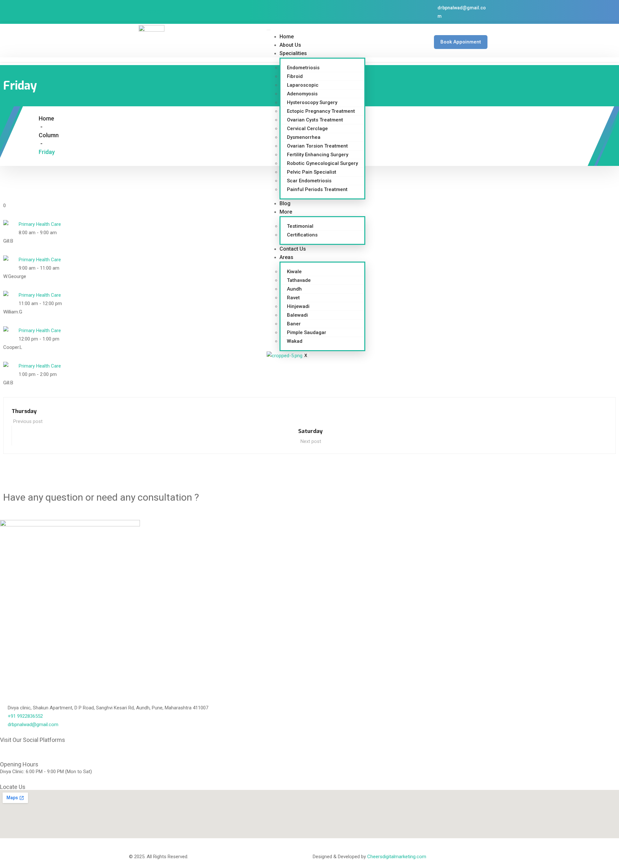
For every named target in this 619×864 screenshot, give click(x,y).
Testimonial (300, 226)
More (286, 212)
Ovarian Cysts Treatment (315, 120)
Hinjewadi (298, 306)
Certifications (302, 235)
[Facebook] (8, 751)
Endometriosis (303, 68)
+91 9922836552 (154, 11)
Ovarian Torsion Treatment (317, 146)
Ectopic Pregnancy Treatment (321, 111)
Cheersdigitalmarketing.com (396, 856)
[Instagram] (60, 751)
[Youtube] (43, 751)
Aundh (294, 289)
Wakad (294, 341)
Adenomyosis (302, 94)
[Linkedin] (25, 751)
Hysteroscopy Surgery (312, 102)
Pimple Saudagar (306, 332)
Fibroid (295, 76)
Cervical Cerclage (307, 128)
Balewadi (297, 315)
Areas (286, 257)
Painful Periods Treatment (317, 189)
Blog (285, 203)
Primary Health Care (40, 224)
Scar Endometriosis (309, 181)
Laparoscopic (303, 85)
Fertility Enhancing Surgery (317, 155)
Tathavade (299, 280)
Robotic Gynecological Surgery (322, 163)
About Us (290, 45)
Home (287, 37)
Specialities (293, 53)
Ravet (293, 298)
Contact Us (293, 249)
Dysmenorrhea (303, 137)
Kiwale (294, 271)
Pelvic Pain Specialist (311, 172)
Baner (294, 324)
